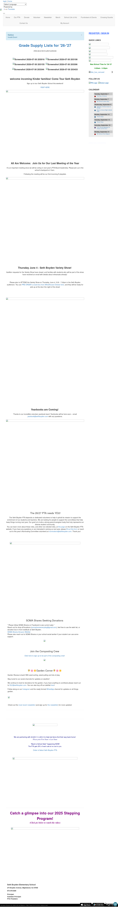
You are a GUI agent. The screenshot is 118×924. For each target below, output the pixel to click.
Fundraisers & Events (89, 17)
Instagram (26, 689)
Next (112, 72)
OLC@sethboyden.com (17, 685)
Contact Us (24, 23)
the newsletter (53, 705)
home (10, 1)
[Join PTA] (99, 44)
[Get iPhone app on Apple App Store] (85, 904)
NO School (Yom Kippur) (103, 134)
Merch (58, 17)
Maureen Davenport (29, 896)
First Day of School (102, 96)
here (52, 685)
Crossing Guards (106, 17)
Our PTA (17, 17)
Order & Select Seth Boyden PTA (45, 750)
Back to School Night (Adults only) (104, 110)
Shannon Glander (21, 894)
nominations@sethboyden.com (60, 531)
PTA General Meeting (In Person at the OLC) (103, 128)
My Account (64, 23)
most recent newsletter (27, 705)
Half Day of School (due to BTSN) (104, 107)
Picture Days (100, 116)
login (5, 1)
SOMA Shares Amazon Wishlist (18, 632)
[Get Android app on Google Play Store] (98, 904)
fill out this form (71, 529)
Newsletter (48, 17)
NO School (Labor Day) (103, 101)
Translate (11, 9)
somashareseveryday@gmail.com (43, 627)
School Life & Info (70, 17)
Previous (89, 72)
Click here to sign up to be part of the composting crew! (45, 656)
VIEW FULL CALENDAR (97, 143)
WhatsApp (50, 689)
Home (8, 17)
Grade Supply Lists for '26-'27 (45, 45)
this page (61, 527)
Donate (26, 17)
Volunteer (36, 17)
